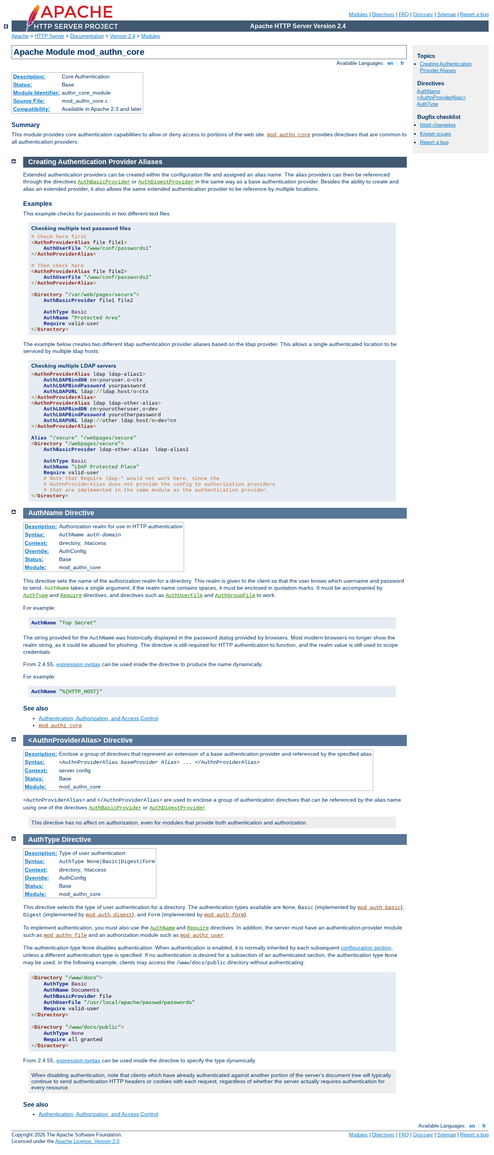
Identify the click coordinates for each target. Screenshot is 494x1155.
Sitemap (446, 14)
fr (402, 63)
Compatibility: (31, 109)
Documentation (87, 36)
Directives (383, 14)
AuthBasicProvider (104, 182)
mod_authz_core (60, 726)
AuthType (35, 595)
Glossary (423, 14)
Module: (35, 567)
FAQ (404, 14)
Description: (29, 76)
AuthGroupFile (235, 595)
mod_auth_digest (109, 915)
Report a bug (474, 14)
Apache (20, 36)
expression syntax (78, 664)
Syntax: (35, 534)
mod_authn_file (65, 935)
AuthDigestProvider (166, 182)
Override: (37, 551)
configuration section (366, 948)
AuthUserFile (184, 595)
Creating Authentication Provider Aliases (446, 67)
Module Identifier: (36, 93)
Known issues (435, 134)
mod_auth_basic (379, 907)
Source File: (29, 101)
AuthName (162, 928)
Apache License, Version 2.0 (87, 1141)
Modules (358, 14)
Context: (36, 543)
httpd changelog (437, 125)
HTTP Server (49, 36)
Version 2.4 (122, 36)
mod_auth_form (224, 915)
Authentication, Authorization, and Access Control (98, 718)
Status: (22, 84)
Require (71, 595)
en (390, 63)
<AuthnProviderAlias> (441, 97)
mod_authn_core (288, 135)
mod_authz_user (201, 935)
